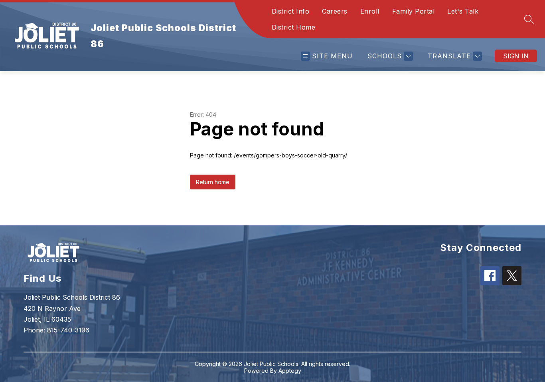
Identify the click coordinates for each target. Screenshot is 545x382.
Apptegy (289, 370)
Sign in (516, 56)
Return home (212, 182)
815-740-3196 (68, 330)
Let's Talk (462, 11)
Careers (335, 11)
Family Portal (413, 11)
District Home (294, 27)
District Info (291, 11)
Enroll (369, 11)
